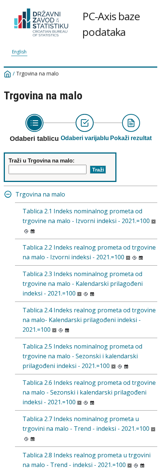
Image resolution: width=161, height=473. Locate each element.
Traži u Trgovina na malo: (42, 160)
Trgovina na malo (40, 194)
